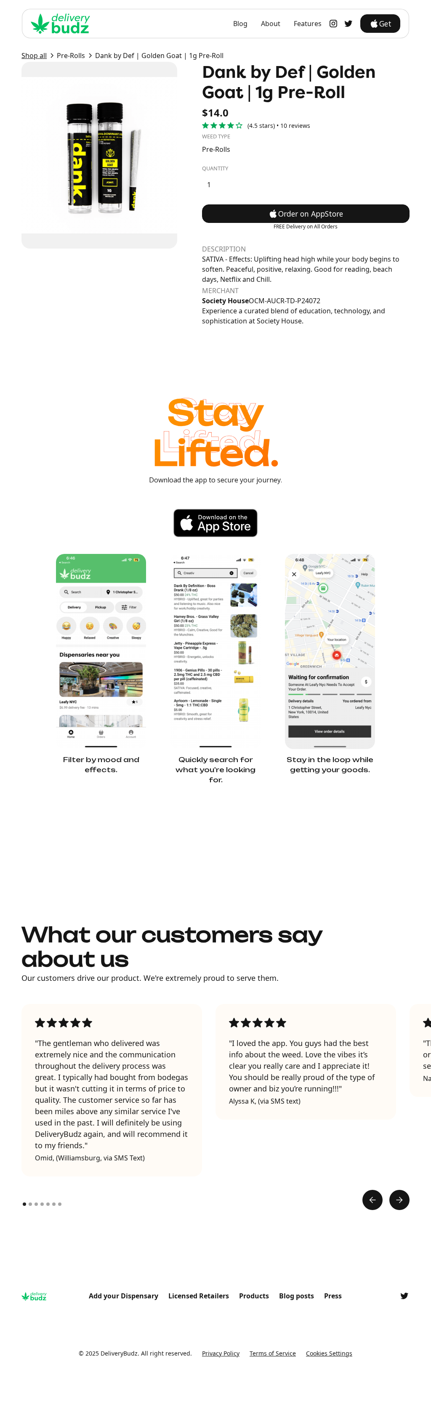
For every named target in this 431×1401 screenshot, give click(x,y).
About (270, 23)
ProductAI (223, 1363)
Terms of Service (273, 1353)
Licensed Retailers (198, 1295)
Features (308, 23)
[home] (60, 23)
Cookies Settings (329, 1353)
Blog (240, 23)
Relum (256, 1363)
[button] (372, 1200)
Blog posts (296, 1295)
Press (333, 1295)
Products (254, 1295)
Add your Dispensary (123, 1295)
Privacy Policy (220, 1353)
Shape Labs (182, 1363)
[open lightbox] (99, 155)
